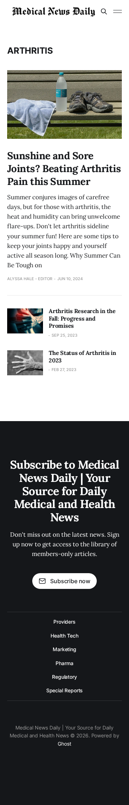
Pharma (64, 663)
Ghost (64, 744)
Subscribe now (70, 581)
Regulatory (64, 677)
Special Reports (64, 690)
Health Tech (64, 636)
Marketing (64, 649)
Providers (64, 622)
